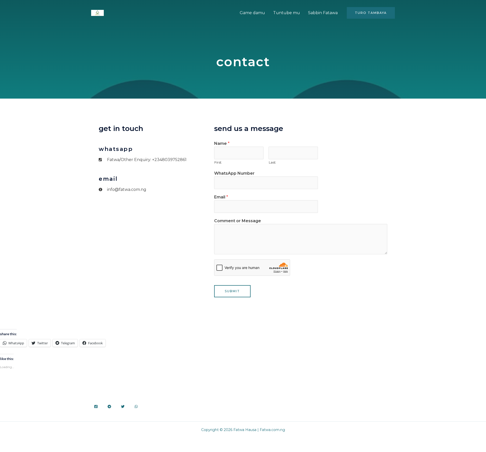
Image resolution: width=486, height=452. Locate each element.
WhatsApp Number (234, 173)
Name (222, 143)
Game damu (252, 12)
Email (221, 197)
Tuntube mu (286, 12)
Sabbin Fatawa (323, 12)
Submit (232, 291)
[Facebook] (96, 406)
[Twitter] (123, 406)
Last (272, 162)
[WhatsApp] (136, 406)
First (217, 162)
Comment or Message (237, 220)
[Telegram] (109, 406)
